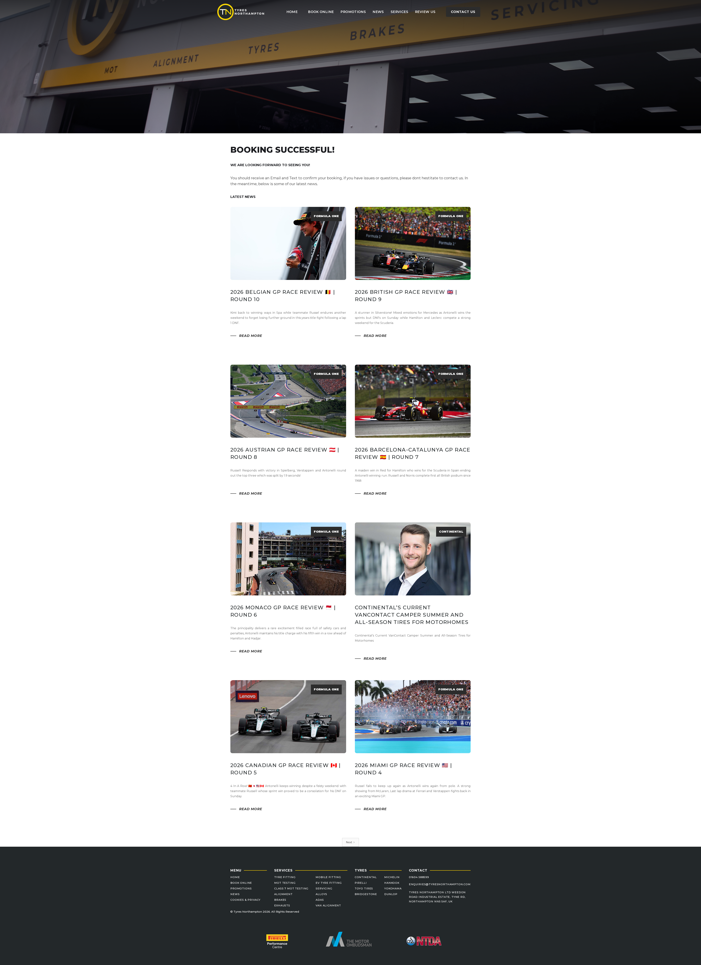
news (378, 12)
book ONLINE (321, 12)
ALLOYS (321, 894)
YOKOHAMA (393, 888)
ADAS (320, 900)
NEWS (235, 894)
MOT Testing (284, 883)
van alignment (328, 905)
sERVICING (324, 888)
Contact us (463, 12)
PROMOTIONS (241, 888)
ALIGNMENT (283, 894)
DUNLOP (390, 894)
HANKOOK (391, 883)
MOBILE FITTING (328, 877)
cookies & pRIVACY (245, 900)
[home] (241, 12)
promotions (353, 12)
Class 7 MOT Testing (291, 888)
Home (292, 12)
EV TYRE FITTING (329, 883)
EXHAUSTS (282, 905)
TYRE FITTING (284, 877)
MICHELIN (392, 877)
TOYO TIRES (364, 888)
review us (425, 12)
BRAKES (280, 900)
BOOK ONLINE (241, 883)
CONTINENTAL (366, 877)
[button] (399, 12)
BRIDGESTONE (366, 894)
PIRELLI (361, 883)
